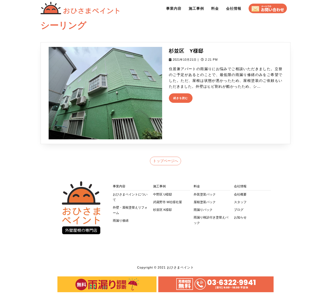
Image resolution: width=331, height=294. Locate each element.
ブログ (238, 209)
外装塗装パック (205, 194)
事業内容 (173, 8)
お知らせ (240, 217)
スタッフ (240, 202)
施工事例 (196, 8)
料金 (215, 8)
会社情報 (233, 8)
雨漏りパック (203, 209)
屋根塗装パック (205, 202)
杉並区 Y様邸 (186, 51)
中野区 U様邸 (162, 194)
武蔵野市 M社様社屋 (167, 202)
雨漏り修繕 (121, 220)
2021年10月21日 (185, 59)
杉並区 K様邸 (162, 209)
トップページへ (165, 161)
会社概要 (240, 194)
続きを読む (182, 99)
